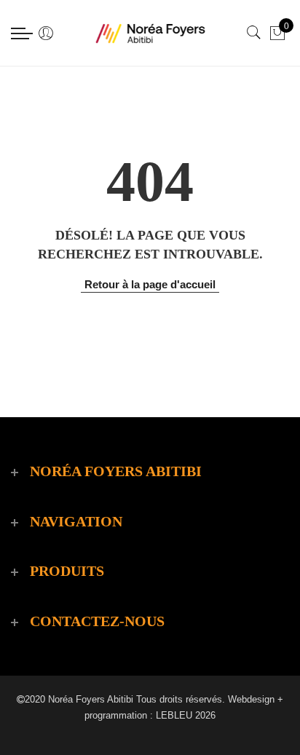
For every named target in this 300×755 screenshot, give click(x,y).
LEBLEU (174, 715)
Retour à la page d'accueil (150, 284)
